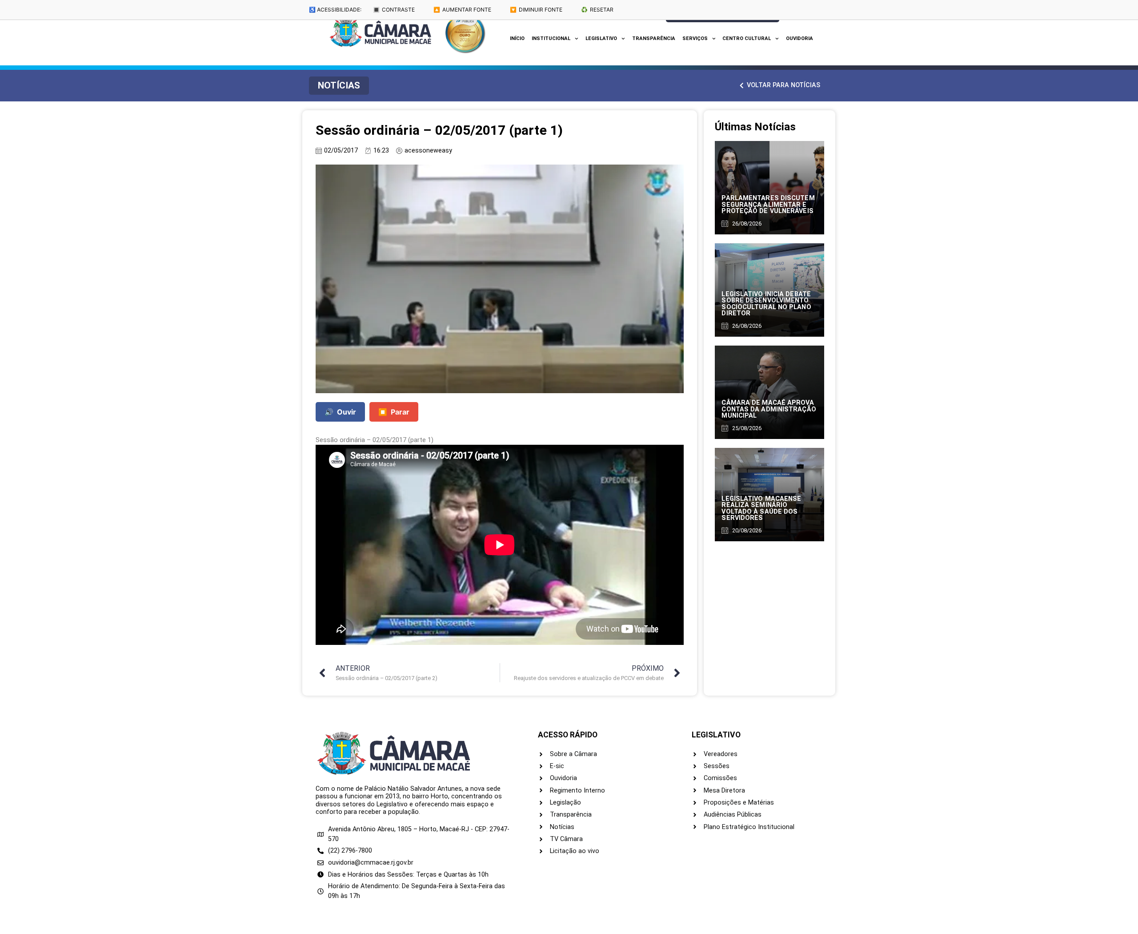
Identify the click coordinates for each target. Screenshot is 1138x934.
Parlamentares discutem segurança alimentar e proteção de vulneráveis (767, 204)
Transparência (653, 38)
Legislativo (601, 38)
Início (517, 38)
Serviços (695, 38)
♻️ (597, 9)
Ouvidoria (799, 38)
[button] (339, 85)
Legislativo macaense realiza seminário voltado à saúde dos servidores (761, 508)
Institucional (551, 38)
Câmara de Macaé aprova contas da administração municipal (768, 409)
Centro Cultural (746, 38)
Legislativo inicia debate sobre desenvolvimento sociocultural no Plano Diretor (766, 303)
